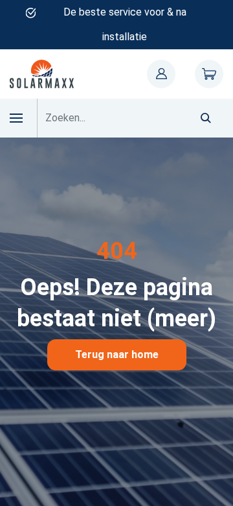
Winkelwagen (209, 74)
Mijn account (161, 74)
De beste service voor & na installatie (124, 24)
